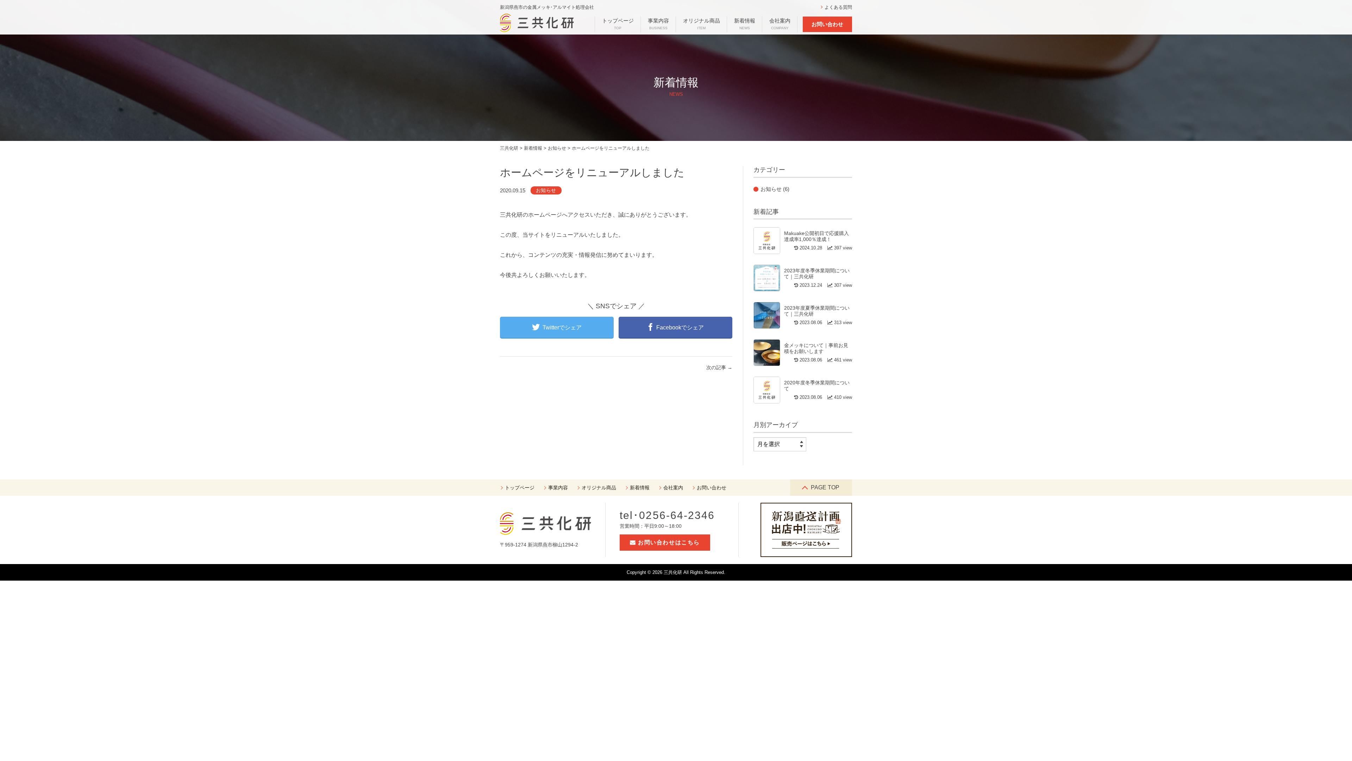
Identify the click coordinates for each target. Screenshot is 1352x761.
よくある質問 (838, 7)
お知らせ (546, 190)
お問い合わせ (827, 24)
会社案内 (779, 24)
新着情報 (744, 24)
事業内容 (658, 24)
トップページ (618, 24)
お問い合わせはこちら (668, 542)
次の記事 (719, 367)
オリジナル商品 (701, 24)
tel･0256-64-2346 (667, 515)
